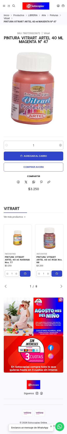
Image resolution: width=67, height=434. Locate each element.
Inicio (6, 15)
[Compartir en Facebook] (18, 182)
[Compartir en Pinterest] (41, 182)
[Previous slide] (6, 286)
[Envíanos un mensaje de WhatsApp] (59, 426)
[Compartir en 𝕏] (26, 182)
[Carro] (63, 5)
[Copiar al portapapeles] (48, 182)
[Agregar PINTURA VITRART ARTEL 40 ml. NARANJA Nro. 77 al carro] (25, 274)
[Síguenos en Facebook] (41, 393)
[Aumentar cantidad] (60, 145)
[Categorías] (9, 5)
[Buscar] (13, 5)
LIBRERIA (33, 15)
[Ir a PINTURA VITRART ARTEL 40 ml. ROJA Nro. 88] (49, 238)
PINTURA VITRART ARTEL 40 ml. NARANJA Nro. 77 (17, 260)
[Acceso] (58, 5)
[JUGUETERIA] (33, 317)
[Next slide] (60, 286)
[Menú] (4, 5)
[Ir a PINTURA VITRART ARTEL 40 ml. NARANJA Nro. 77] (18, 238)
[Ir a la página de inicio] (36, 6)
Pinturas (54, 15)
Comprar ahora (33, 167)
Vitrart (7, 18)
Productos (18, 15)
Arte (44, 15)
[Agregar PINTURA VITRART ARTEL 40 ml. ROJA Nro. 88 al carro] (56, 274)
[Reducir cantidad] (6, 145)
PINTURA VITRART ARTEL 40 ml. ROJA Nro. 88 (49, 260)
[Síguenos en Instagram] (37, 393)
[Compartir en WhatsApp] (33, 182)
